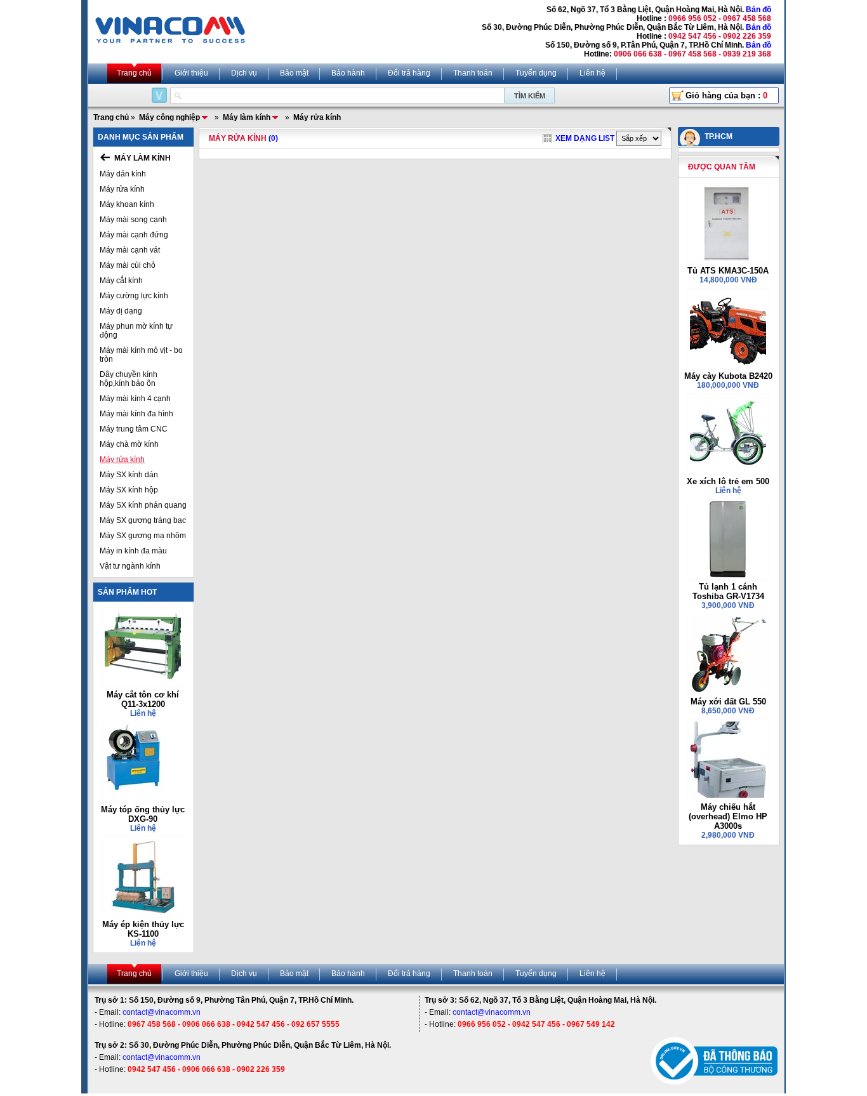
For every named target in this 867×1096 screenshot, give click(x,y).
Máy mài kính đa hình (136, 413)
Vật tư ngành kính (130, 566)
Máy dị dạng (121, 311)
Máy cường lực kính (134, 295)
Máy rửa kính (122, 189)
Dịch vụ (244, 73)
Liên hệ (592, 73)
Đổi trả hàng (409, 73)
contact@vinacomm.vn (161, 1012)
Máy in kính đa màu (133, 550)
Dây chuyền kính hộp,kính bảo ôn (128, 379)
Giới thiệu (191, 73)
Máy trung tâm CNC (134, 429)
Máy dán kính (123, 173)
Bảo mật (294, 73)
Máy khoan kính (127, 204)
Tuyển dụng (536, 73)
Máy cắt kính (121, 280)
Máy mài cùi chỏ (128, 265)
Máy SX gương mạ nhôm (143, 535)
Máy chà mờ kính (129, 444)
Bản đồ (758, 9)
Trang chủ (134, 73)
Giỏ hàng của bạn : (726, 95)
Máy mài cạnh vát (130, 250)
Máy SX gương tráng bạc (143, 520)
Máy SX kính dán (129, 474)
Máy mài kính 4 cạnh (135, 398)
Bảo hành (348, 73)
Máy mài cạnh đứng (134, 234)
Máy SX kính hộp (129, 489)
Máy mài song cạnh (133, 219)
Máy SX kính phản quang (143, 505)
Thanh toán (473, 73)
